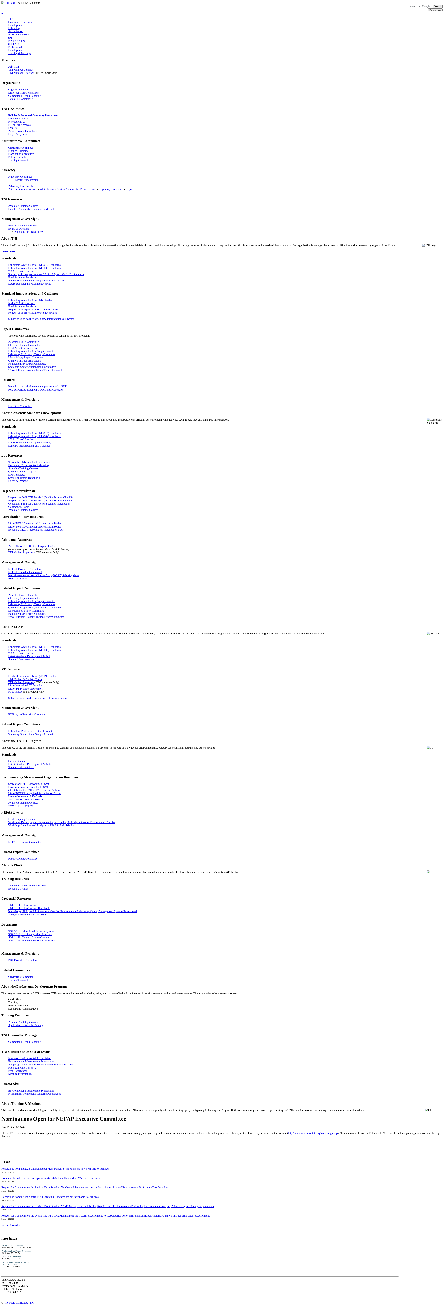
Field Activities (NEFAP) (16, 42)
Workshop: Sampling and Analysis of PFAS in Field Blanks (41, 825)
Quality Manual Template (22, 471)
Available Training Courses (23, 205)
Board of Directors (18, 228)
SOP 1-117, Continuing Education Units (30, 934)
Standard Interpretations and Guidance (29, 445)
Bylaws (12, 127)
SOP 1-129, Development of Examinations (31, 940)
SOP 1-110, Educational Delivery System (31, 931)
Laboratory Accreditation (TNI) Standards (31, 300)
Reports (130, 189)
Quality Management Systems (24, 360)
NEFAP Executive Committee (24, 842)
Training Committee (19, 160)
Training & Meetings (19, 53)
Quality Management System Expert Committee (34, 607)
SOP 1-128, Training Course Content (28, 937)
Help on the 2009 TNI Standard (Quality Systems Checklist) (41, 497)
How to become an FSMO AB (25, 796)
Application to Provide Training (25, 1025)
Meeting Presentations (20, 1073)
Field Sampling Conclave (22, 819)
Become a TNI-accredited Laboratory (28, 465)
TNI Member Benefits (20, 69)
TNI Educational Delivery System (27, 885)
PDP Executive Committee (23, 960)
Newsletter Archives (19, 124)
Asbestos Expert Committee (23, 341)
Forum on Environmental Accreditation (29, 1058)
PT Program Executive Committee (27, 714)
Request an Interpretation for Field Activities (32, 312)
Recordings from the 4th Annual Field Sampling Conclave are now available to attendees (50, 1196)
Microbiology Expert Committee (26, 357)
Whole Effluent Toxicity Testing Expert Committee (36, 369)
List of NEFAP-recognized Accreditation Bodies (34, 793)
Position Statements (67, 189)
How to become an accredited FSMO (28, 787)
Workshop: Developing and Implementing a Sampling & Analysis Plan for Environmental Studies (61, 822)
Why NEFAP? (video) (20, 805)
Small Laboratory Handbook (24, 477)
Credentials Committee (20, 147)
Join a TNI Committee (20, 98)
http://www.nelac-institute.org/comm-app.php (313, 1133)
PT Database (15, 691)
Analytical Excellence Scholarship (27, 914)
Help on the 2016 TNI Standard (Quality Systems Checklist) (41, 500)
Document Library (18, 118)
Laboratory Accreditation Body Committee (31, 351)
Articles (12, 189)
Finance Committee (19, 150)
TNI (11, 18)
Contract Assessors (18, 506)
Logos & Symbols (18, 134)
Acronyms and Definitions (22, 131)
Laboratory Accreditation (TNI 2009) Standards (34, 268)
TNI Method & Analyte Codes (25, 679)
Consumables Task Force (29, 231)
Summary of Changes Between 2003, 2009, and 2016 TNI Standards (46, 274)
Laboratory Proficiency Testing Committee (31, 354)
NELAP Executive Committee (25, 569)
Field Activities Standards (22, 277)
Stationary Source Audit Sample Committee (32, 366)
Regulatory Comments (111, 189)
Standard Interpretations (21, 659)
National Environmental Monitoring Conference (34, 1093)
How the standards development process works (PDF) (37, 386)
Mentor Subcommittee (27, 179)
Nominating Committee (21, 153)
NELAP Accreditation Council (25, 572)
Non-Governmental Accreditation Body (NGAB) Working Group (44, 575)
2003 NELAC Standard (21, 271)
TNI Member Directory (21, 72)
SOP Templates (16, 474)
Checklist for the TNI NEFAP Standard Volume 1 (35, 790)
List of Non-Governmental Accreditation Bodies (34, 526)
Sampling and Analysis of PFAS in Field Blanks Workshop (40, 1064)
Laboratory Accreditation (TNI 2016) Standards (34, 264)
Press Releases (88, 189)
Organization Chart (18, 89)
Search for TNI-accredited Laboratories (29, 462)
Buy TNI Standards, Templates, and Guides (32, 209)
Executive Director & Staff (23, 225)
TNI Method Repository (21, 552)
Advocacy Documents (20, 186)
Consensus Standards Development (20, 23)
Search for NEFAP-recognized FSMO (29, 783)
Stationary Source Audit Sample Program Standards (36, 280)
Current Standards (18, 761)
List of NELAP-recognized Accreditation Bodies (35, 523)
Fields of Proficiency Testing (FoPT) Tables (32, 676)
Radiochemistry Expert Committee (27, 363)
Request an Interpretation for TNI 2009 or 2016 (34, 309)
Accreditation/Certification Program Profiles (32, 546)
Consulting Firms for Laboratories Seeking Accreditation (39, 503)
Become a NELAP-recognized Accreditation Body (36, 529)
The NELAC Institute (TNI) (19, 1302)
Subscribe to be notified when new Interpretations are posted (41, 318)
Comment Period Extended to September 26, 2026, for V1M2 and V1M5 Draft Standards (50, 1178)
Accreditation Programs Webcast (26, 799)
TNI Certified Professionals (23, 905)
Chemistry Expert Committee (24, 344)
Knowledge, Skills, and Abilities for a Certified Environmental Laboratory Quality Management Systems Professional (72, 911)
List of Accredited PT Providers (25, 685)
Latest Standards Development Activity (29, 283)
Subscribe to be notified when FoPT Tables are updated (38, 697)
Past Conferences (17, 1070)
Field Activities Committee (22, 348)
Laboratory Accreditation (15, 30)
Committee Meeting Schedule (24, 95)
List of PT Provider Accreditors (25, 688)
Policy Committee (18, 157)
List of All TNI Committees (23, 92)
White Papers (47, 189)
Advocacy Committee (20, 176)
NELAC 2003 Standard (21, 303)
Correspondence (28, 189)
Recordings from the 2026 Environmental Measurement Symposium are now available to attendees (55, 1168)
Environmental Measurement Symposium (31, 1061)
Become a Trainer (18, 888)
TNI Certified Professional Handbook (29, 908)
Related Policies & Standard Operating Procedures (35, 389)
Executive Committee (20, 406)
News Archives (16, 121)
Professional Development (15, 48)
